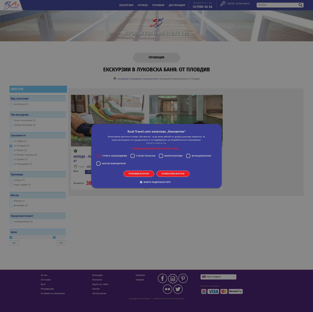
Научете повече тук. (156, 143)
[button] (156, 148)
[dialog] (156, 156)
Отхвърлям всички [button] (173, 173)
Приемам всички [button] (139, 173)
